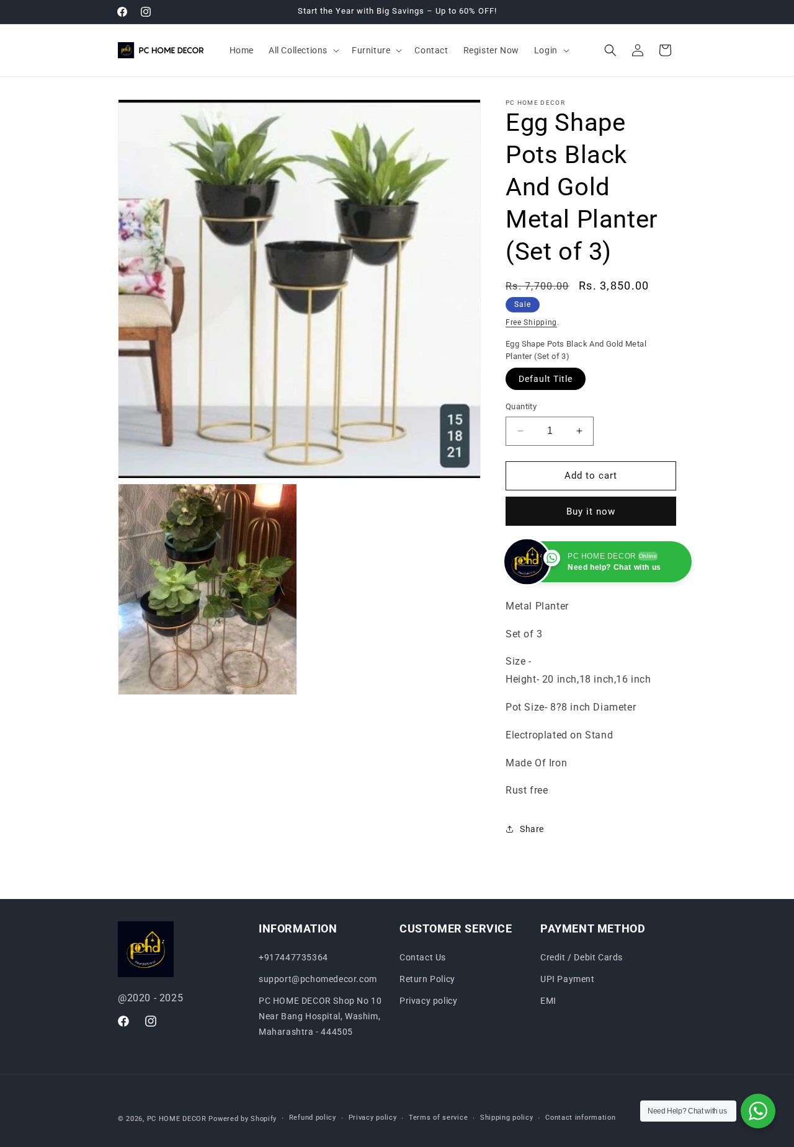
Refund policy (312, 1118)
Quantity (521, 406)
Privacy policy (428, 1001)
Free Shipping (531, 322)
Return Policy (427, 979)
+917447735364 (293, 957)
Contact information (580, 1118)
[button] (302, 50)
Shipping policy (506, 1118)
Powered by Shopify (242, 1119)
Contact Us (422, 957)
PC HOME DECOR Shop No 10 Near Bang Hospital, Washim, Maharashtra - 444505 (320, 1016)
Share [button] (532, 829)
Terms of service (438, 1118)
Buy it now (590, 511)
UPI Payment (567, 979)
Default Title (546, 379)
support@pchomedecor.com (318, 979)
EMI (548, 1001)
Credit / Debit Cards (581, 957)
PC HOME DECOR (177, 1119)
